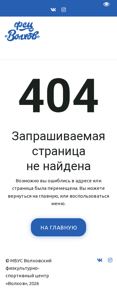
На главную (59, 227)
